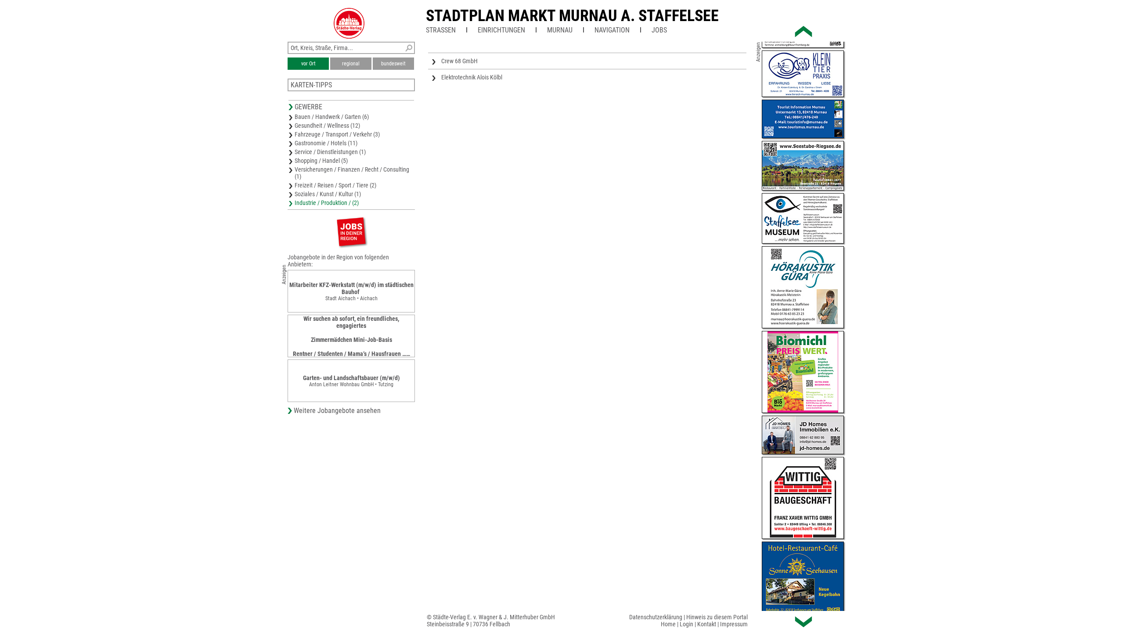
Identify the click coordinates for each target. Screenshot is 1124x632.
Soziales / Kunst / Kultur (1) (328, 194)
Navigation (612, 30)
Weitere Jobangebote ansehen (337, 410)
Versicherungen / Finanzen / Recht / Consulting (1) (352, 173)
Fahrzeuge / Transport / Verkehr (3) (337, 134)
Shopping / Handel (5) (321, 160)
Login (686, 624)
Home (668, 624)
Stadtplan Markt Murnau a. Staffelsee (572, 16)
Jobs (659, 30)
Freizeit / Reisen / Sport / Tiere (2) (335, 185)
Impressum (734, 624)
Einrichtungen (501, 30)
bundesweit (393, 64)
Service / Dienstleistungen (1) (330, 151)
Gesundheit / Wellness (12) (327, 125)
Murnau (560, 30)
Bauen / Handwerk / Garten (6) (332, 116)
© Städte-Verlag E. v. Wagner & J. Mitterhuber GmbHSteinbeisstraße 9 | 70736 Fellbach (491, 621)
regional (351, 64)
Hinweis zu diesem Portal (717, 617)
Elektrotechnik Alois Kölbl (471, 77)
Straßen (441, 30)
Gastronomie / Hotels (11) (326, 143)
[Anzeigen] (351, 231)
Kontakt (706, 624)
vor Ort (308, 64)
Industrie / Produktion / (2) (327, 202)
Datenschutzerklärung (655, 617)
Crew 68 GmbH (459, 61)
